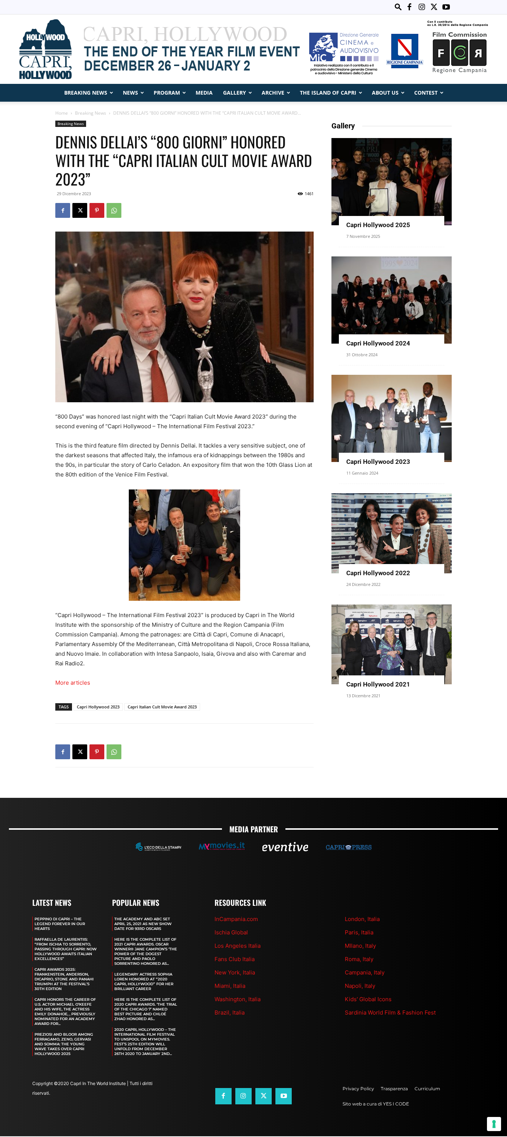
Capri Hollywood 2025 (378, 225)
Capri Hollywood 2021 (378, 684)
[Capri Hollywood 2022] (391, 533)
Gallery (234, 92)
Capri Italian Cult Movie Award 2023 (162, 707)
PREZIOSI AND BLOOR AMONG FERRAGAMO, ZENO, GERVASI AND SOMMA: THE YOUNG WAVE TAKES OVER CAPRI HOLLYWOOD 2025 (64, 1044)
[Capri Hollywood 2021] (391, 644)
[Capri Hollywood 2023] (391, 418)
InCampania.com (236, 919)
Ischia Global (231, 932)
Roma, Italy (359, 959)
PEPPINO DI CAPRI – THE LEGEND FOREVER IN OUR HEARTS (60, 924)
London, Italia (362, 919)
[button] (398, 7)
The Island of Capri (328, 92)
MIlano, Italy (360, 945)
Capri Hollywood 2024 (378, 343)
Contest (426, 92)
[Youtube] (446, 7)
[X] (433, 7)
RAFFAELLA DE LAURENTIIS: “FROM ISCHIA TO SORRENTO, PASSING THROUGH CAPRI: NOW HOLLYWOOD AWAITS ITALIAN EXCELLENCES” (66, 949)
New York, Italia (235, 972)
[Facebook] (409, 7)
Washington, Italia (238, 999)
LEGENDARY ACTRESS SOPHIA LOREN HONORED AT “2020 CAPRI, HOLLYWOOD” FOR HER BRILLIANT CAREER (143, 981)
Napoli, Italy (360, 985)
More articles (72, 682)
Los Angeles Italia (238, 945)
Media (204, 92)
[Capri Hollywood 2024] (391, 300)
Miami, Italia (230, 985)
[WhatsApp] (114, 210)
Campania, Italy (365, 972)
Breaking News (85, 92)
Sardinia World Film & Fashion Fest (390, 1012)
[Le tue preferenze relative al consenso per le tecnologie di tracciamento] (494, 1124)
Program (167, 92)
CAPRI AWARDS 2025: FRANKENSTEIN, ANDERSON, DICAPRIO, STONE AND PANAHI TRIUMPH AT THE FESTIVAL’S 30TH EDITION (64, 979)
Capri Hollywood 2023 (98, 707)
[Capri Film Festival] (253, 49)
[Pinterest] (96, 210)
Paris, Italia (359, 932)
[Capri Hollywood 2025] (391, 181)
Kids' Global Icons (368, 999)
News (130, 92)
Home (61, 113)
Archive (273, 92)
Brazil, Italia (230, 1012)
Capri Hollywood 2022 (378, 573)
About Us (385, 92)
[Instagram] (421, 7)
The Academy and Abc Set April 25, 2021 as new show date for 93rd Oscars (142, 924)
